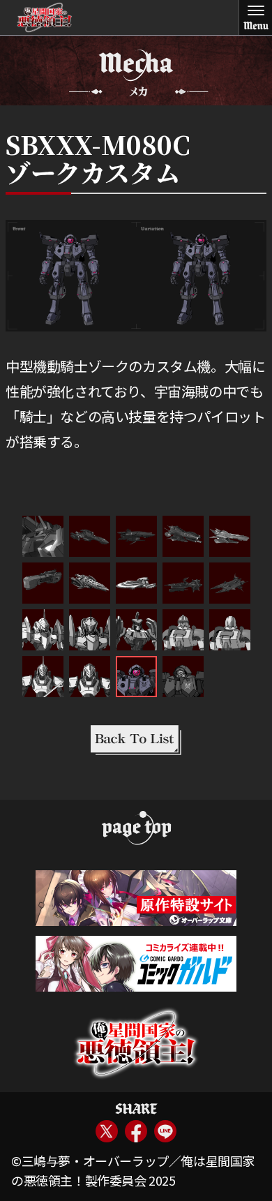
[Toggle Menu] (255, 17)
